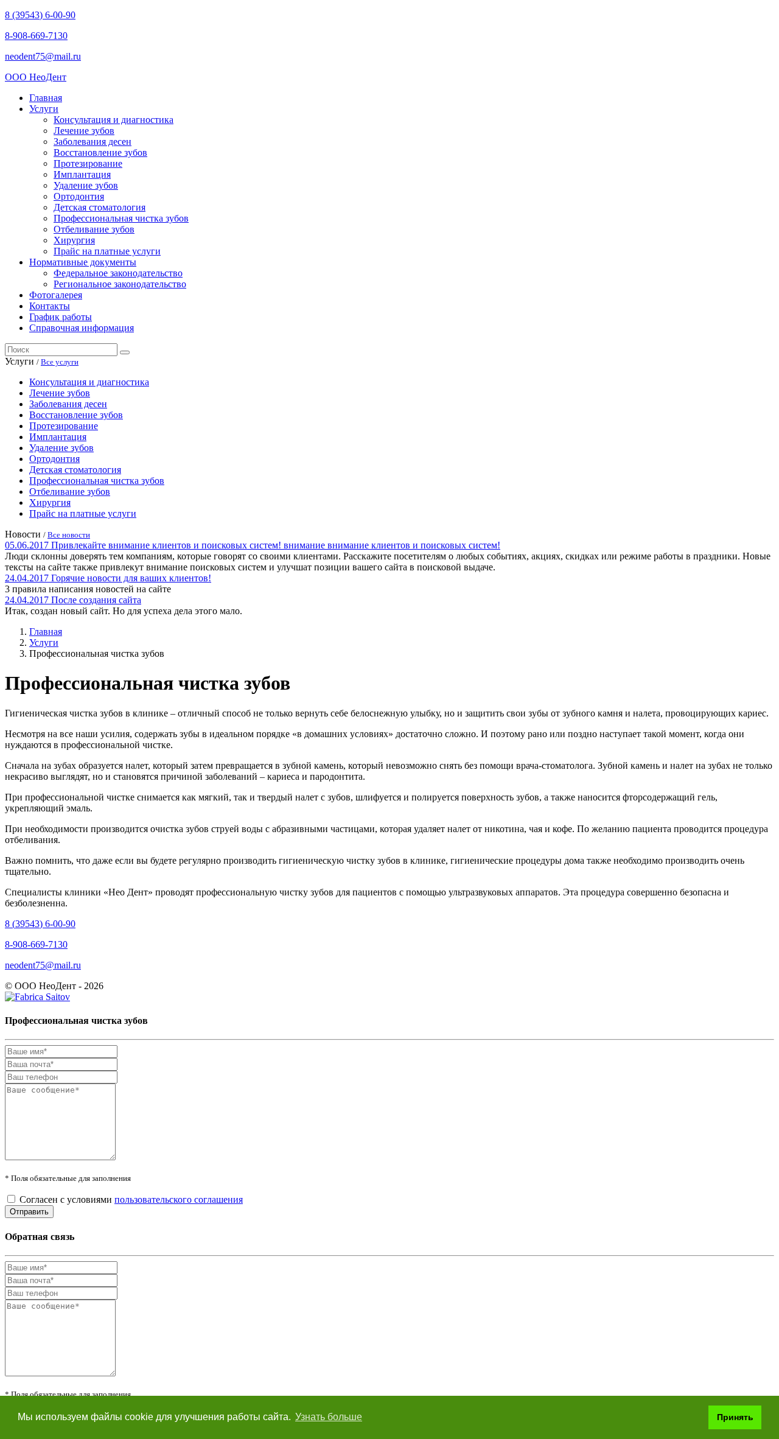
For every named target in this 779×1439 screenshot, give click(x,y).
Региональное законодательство (120, 284)
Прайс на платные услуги (107, 251)
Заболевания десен (92, 141)
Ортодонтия (79, 196)
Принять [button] (735, 1417)
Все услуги (60, 361)
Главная (45, 98)
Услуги (43, 108)
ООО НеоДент (35, 77)
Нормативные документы (82, 262)
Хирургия (74, 240)
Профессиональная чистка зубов (121, 218)
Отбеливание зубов (94, 229)
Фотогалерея (55, 295)
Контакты (49, 306)
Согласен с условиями (131, 1199)
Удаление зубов (86, 185)
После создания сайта (96, 600)
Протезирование (88, 163)
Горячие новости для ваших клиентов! (131, 578)
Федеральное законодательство (118, 273)
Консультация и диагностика (113, 119)
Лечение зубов (84, 130)
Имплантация (82, 174)
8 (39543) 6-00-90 (40, 15)
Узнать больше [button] (328, 1417)
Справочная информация (81, 328)
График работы (60, 317)
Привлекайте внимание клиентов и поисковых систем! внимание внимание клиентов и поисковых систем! (275, 545)
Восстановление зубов (100, 152)
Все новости (68, 534)
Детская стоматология (99, 207)
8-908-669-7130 (36, 35)
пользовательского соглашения (178, 1199)
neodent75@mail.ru (43, 56)
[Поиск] (125, 352)
